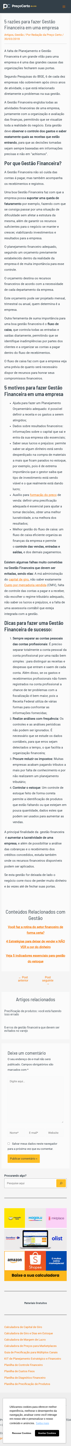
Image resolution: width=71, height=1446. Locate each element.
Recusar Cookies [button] (21, 1433)
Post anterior (23, 979)
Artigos (9, 34)
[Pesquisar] (61, 1183)
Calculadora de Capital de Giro (23, 1327)
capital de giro (19, 579)
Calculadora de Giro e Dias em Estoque (28, 1333)
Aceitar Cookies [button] (47, 1433)
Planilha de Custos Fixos (19, 1371)
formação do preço (43, 495)
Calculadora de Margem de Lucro (25, 1339)
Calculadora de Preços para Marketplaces (30, 1346)
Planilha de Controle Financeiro (23, 1365)
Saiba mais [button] (42, 1423)
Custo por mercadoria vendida (25, 585)
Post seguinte (47, 980)
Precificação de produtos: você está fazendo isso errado (32, 1012)
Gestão (19, 34)
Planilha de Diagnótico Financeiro (25, 1377)
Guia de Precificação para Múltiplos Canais (31, 1352)
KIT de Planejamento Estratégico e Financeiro (32, 1358)
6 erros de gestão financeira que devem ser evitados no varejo (32, 1028)
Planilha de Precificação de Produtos (27, 1384)
